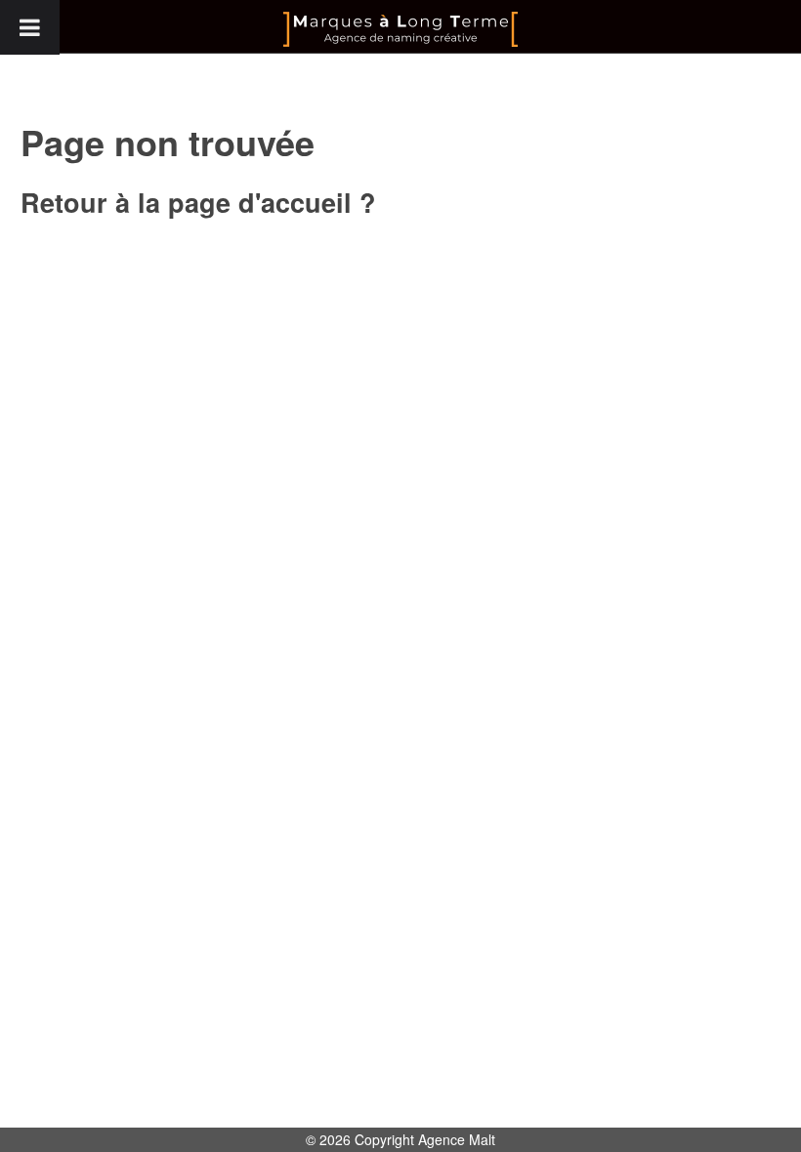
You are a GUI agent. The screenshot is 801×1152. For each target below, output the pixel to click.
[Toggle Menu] (30, 27)
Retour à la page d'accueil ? (198, 202)
